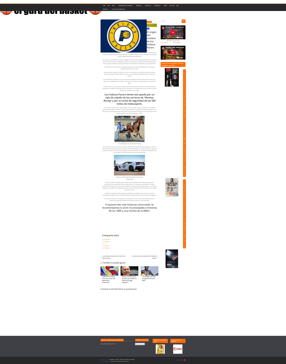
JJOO (178, 5)
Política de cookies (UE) (118, 9)
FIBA (113, 5)
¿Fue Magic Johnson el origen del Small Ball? (149, 278)
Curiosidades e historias (125, 5)
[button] (115, 6)
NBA (104, 5)
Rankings (157, 5)
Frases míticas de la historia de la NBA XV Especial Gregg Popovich (129, 279)
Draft (165, 5)
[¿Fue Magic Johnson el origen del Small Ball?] (149, 271)
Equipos (105, 9)
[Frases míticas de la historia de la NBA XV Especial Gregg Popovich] (129, 271)
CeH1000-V (149, 21)
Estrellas (148, 5)
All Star (171, 5)
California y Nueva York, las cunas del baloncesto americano (108, 279)
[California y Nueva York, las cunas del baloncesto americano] (109, 271)
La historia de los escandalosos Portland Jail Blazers (144, 257)
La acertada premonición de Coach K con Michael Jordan (113, 257)
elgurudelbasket (164, 42)
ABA (109, 5)
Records (138, 5)
